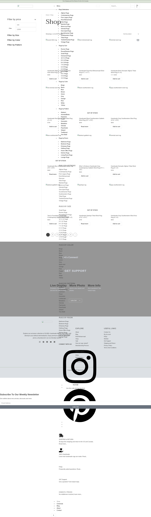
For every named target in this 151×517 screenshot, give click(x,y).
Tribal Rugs (64, 37)
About (58, 508)
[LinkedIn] (54, 342)
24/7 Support (63, 479)
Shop (58, 501)
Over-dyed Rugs (66, 31)
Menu (58, 6)
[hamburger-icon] (98, 6)
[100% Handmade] (61, 450)
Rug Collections (64, 9)
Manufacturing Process (82, 345)
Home (47, 15)
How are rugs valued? (82, 343)
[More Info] (90, 281)
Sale (77, 341)
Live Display (58, 285)
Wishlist (106, 338)
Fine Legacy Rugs (66, 17)
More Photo (77, 285)
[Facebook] (47, 342)
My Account (107, 334)
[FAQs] (61, 463)
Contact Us (107, 332)
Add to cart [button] (53, 79)
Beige (63, 85)
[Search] (133, 6)
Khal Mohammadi (66, 19)
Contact (59, 510)
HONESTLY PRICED (65, 492)
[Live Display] (52, 281)
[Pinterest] (79, 422)
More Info (94, 285)
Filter (10, 28)
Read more (84, 126)
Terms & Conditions (81, 362)
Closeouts (60, 503)
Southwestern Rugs (67, 35)
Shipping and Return (109, 343)
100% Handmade (64, 454)
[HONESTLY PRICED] (61, 488)
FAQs (60, 467)
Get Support (107, 341)
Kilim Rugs (64, 22)
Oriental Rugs (65, 28)
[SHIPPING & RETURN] (61, 435)
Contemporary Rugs (67, 15)
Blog (58, 506)
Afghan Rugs (65, 13)
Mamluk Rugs (65, 24)
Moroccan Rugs (66, 26)
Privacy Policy (80, 359)
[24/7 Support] (61, 475)
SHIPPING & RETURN (66, 439)
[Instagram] (40, 342)
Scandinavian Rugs (67, 33)
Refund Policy (79, 357)
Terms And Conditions (110, 347)
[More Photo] (71, 281)
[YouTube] (51, 342)
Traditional (64, 132)
